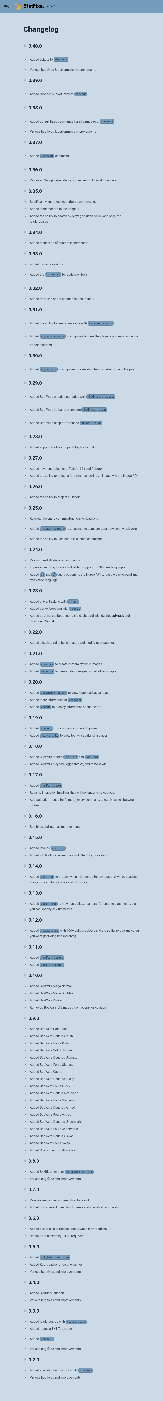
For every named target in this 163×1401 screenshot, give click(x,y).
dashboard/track (112, 616)
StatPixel (34, 6)
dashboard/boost (42, 621)
